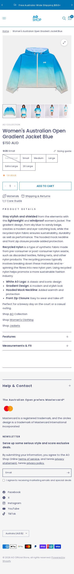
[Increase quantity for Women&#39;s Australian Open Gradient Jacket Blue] (14, 186)
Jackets (15, 325)
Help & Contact (17, 385)
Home (6, 31)
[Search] (64, 18)
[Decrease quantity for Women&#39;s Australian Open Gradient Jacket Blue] (5, 186)
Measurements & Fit (17, 346)
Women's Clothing (21, 320)
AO (12, 314)
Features (9, 337)
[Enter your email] (68, 473)
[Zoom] (64, 42)
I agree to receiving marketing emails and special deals (38, 480)
